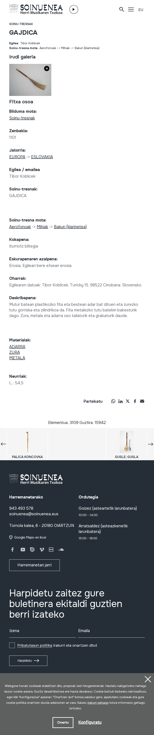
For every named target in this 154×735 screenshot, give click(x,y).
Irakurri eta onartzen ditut (57, 645)
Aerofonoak (48, 48)
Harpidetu (24, 660)
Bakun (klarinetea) (87, 48)
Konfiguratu (90, 722)
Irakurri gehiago (98, 703)
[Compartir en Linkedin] (120, 401)
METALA (17, 357)
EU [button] (140, 10)
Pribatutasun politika (34, 645)
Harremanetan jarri (34, 565)
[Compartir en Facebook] (135, 401)
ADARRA (17, 346)
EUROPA (17, 156)
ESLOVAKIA (42, 156)
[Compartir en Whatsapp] (113, 401)
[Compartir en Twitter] (127, 401)
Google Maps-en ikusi (30, 537)
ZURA (14, 352)
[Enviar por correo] (142, 401)
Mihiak (65, 48)
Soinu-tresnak (21, 24)
